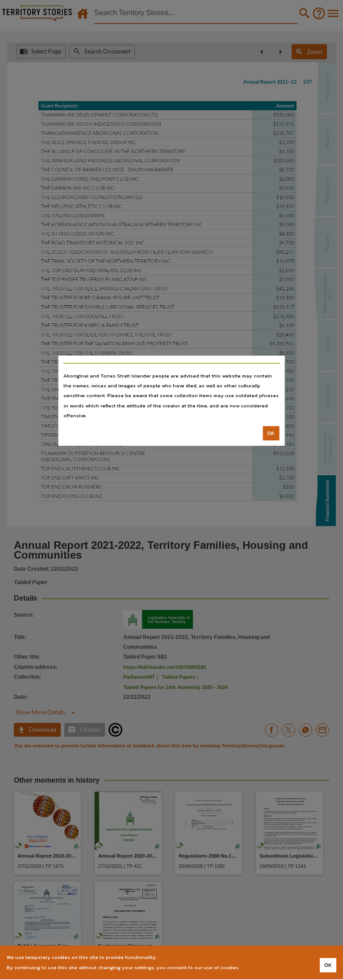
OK (271, 433)
